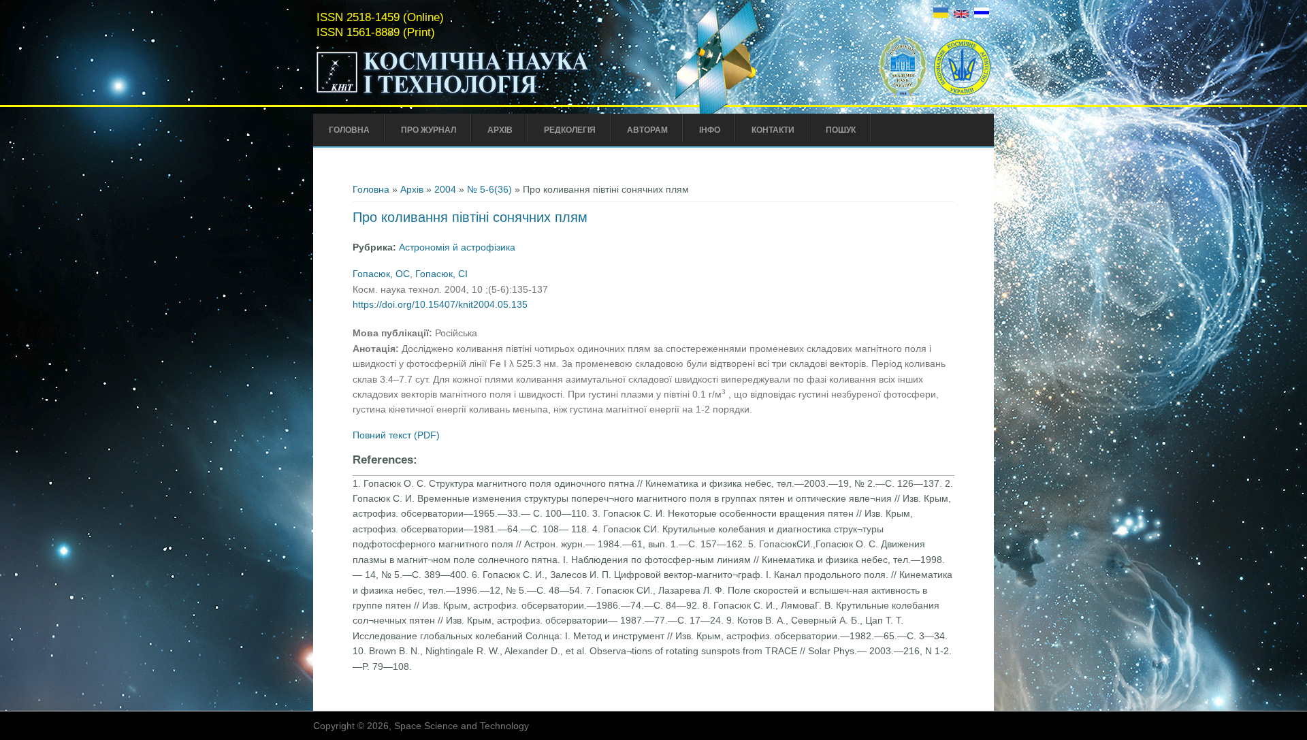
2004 (445, 189)
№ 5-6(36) (489, 189)
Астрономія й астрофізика (457, 247)
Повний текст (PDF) (396, 435)
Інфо (709, 130)
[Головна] (481, 94)
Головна (349, 130)
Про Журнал (428, 130)
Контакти (773, 130)
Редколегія (570, 130)
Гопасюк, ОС (381, 273)
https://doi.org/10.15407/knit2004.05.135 (440, 304)
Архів (500, 130)
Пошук (841, 130)
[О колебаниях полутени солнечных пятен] (981, 14)
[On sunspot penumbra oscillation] (961, 14)
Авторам (647, 130)
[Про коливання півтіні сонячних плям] (940, 14)
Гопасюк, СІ (441, 273)
